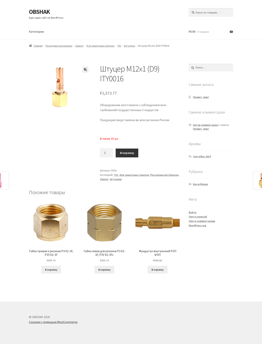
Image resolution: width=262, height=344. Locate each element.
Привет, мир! (201, 97)
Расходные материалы (58, 45)
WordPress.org (197, 225)
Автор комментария (205, 125)
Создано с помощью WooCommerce (53, 322)
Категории (36, 31)
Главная (38, 45)
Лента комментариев (202, 221)
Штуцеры (129, 45)
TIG (119, 45)
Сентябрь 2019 (202, 156)
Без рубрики (200, 184)
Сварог (79, 45)
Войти (192, 212)
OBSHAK (39, 12)
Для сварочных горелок (100, 45)
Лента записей (198, 216)
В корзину (127, 153)
